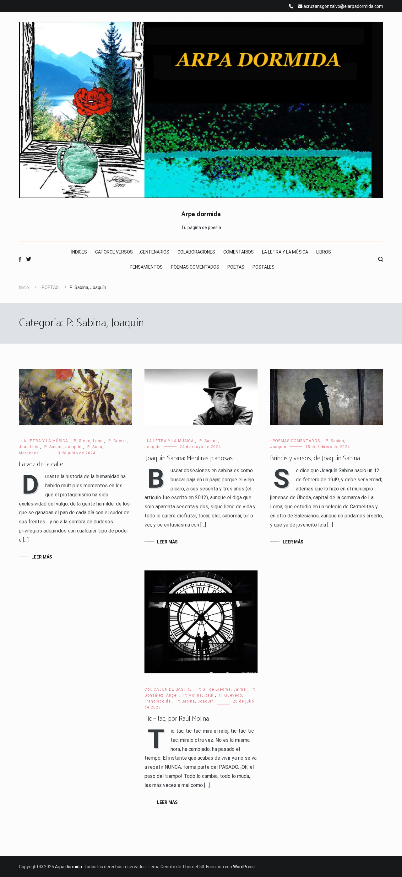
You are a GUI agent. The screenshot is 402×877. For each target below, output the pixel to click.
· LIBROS (322, 251)
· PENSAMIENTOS (145, 267)
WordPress (244, 866)
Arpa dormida (201, 214)
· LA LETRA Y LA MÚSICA (284, 251)
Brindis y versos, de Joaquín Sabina (315, 458)
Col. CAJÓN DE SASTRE (168, 689)
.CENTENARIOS (154, 251)
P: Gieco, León (88, 441)
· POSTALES (262, 267)
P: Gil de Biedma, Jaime (222, 689)
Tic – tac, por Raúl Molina (176, 719)
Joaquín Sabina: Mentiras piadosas (188, 458)
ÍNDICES (79, 251)
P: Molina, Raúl (198, 695)
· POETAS (234, 267)
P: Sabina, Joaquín (63, 447)
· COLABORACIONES (195, 251)
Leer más (41, 556)
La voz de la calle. (41, 464)
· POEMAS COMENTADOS (194, 267)
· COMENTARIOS (237, 251)
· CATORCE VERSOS (113, 251)
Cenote (167, 866)
